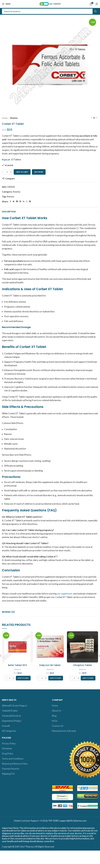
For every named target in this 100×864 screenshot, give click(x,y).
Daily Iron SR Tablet (50, 665)
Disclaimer (7, 748)
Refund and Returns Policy (15, 763)
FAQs (54, 720)
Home (5, 118)
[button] (23, 678)
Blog (54, 715)
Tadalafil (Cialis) (10, 710)
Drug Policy (7, 753)
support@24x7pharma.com (73, 820)
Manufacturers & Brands (64, 730)
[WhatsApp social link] (26, 201)
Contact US (57, 726)
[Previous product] (91, 118)
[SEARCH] (95, 11)
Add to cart (22, 172)
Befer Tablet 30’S (17, 665)
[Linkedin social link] (23, 201)
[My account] (96, 4)
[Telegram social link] (30, 201)
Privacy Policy (9, 743)
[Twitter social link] (13, 201)
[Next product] (96, 118)
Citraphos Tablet (82, 665)
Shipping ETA (8, 773)
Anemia (13, 118)
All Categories (9, 730)
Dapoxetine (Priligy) (11, 720)
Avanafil (6, 726)
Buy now (39, 172)
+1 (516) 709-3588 (48, 820)
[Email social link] (17, 201)
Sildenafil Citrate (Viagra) (14, 705)
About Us (56, 710)
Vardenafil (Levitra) (11, 715)
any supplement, (65, 593)
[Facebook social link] (10, 201)
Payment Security (10, 768)
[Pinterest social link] (20, 201)
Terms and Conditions (12, 758)
